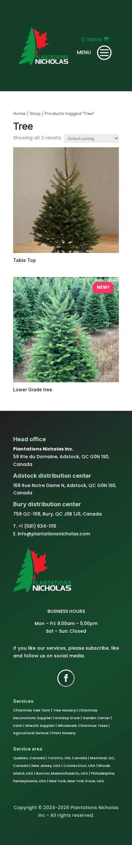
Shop (35, 113)
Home (19, 113)
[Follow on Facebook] (66, 678)
